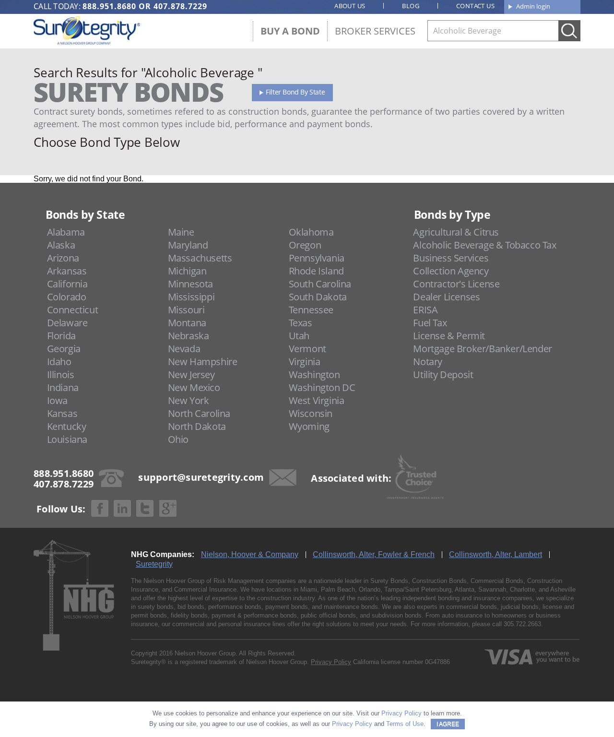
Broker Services (375, 30)
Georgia (64, 348)
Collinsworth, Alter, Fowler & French (374, 554)
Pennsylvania (316, 257)
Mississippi (191, 296)
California (67, 283)
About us (349, 5)
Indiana (63, 387)
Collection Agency (450, 270)
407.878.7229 (180, 6)
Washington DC (322, 387)
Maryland (188, 244)
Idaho (59, 361)
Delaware (67, 322)
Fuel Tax (430, 322)
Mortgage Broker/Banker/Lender (482, 348)
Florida (61, 335)
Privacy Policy (331, 662)
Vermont (307, 348)
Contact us (475, 5)
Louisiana (67, 439)
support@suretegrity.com (201, 477)
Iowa (57, 400)
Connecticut (72, 309)
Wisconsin (310, 413)
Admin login (533, 6)
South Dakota (318, 296)
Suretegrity (154, 564)
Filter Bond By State (295, 91)
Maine (181, 232)
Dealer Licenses (446, 296)
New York (188, 400)
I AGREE (448, 724)
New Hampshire (202, 361)
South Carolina (320, 283)
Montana (187, 322)
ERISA (425, 309)
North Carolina (199, 413)
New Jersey (191, 374)
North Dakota (197, 426)
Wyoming (309, 426)
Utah (299, 335)
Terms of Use (405, 723)
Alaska (61, 244)
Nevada (184, 348)
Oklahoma (311, 232)
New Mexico (194, 387)
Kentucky (66, 426)
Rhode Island (316, 270)
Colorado (66, 296)
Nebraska (188, 335)
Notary (427, 361)
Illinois (60, 374)
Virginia (304, 361)
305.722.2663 (522, 624)
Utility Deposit (443, 374)
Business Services (450, 257)
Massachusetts (200, 257)
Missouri (186, 309)
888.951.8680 (109, 6)
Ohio (178, 439)
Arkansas (67, 270)
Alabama (66, 232)
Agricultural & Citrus (456, 232)
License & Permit (449, 335)
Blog (410, 5)
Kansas (62, 413)
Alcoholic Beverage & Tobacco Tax (484, 244)
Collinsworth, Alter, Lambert (495, 554)
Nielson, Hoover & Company (249, 554)
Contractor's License (456, 283)
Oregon (305, 244)
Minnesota (190, 283)
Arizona (63, 257)
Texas (300, 322)
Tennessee (311, 309)
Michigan (187, 270)
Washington (314, 374)
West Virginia (316, 400)
